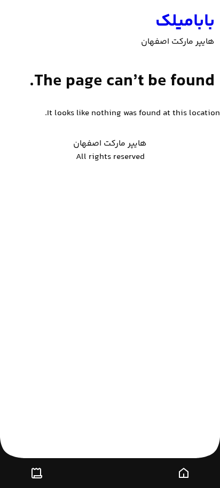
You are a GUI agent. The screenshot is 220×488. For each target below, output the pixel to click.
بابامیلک (185, 22)
